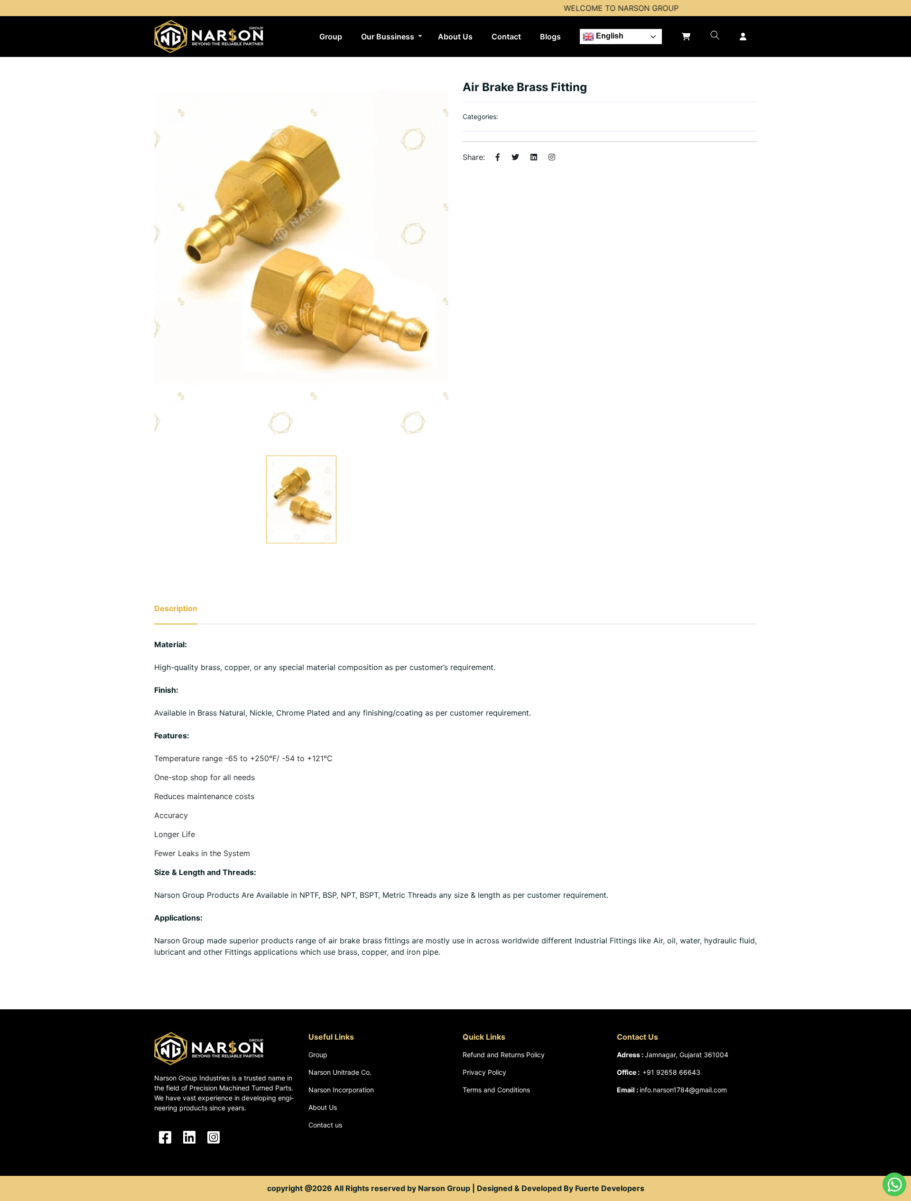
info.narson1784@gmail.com (683, 1090)
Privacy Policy (484, 1072)
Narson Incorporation (341, 1090)
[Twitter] (515, 157)
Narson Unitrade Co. (340, 1072)
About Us (455, 36)
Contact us (325, 1125)
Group (330, 36)
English (608, 36)
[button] (715, 35)
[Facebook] (497, 157)
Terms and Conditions (496, 1090)
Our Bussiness (387, 36)
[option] (301, 263)
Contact (506, 36)
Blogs (550, 36)
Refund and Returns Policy (504, 1055)
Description (175, 608)
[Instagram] (552, 157)
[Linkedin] (534, 157)
